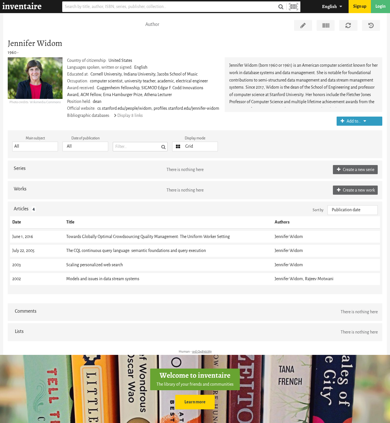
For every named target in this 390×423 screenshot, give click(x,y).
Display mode (195, 138)
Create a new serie (358, 169)
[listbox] (35, 146)
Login (380, 6)
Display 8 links (130, 115)
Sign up (359, 6)
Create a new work (358, 190)
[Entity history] (371, 25)
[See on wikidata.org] (326, 25)
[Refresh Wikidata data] (348, 25)
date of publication (85, 138)
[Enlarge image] (35, 78)
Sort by (318, 210)
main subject (35, 138)
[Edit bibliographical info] (303, 25)
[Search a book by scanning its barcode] (293, 6)
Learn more (195, 402)
